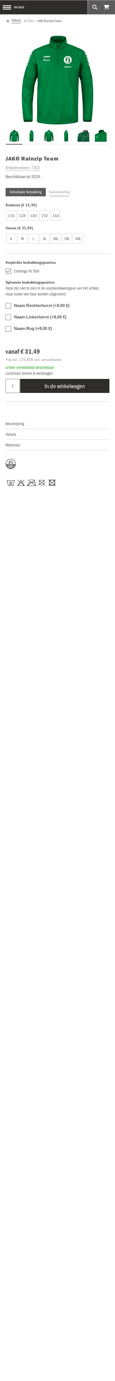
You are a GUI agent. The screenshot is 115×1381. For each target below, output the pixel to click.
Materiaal (13, 445)
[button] (11, 216)
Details (11, 434)
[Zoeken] (95, 7)
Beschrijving (15, 423)
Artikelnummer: (23, 167)
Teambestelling (59, 191)
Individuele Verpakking (26, 191)
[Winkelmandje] (107, 7)
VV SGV (19, 7)
